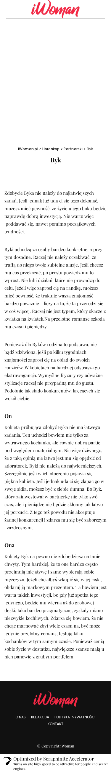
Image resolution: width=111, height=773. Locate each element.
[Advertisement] (55, 77)
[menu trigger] (11, 9)
